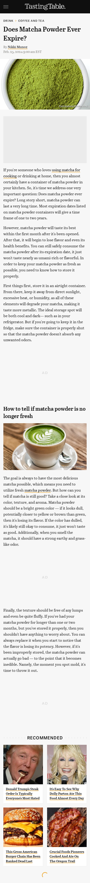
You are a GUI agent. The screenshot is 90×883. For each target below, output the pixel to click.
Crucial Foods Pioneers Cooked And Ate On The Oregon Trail (67, 856)
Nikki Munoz (17, 46)
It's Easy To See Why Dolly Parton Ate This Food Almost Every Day (67, 793)
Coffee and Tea (31, 20)
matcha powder (37, 490)
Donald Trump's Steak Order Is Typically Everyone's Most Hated (23, 793)
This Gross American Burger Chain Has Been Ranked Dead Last (23, 856)
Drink (8, 20)
